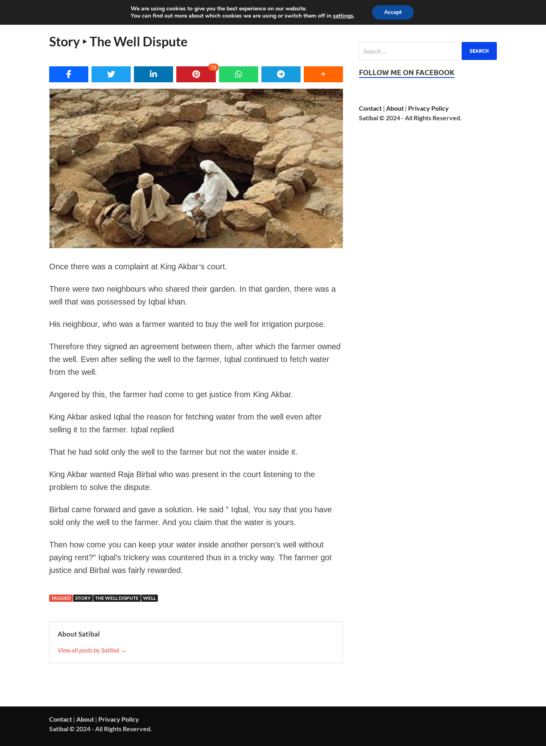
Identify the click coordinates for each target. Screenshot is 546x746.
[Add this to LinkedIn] (153, 74)
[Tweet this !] (111, 74)
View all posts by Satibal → (92, 650)
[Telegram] (281, 74)
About (395, 108)
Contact (370, 108)
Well (149, 598)
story (83, 598)
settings (343, 16)
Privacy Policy (428, 108)
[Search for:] (428, 51)
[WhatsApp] (238, 74)
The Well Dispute (117, 598)
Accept (393, 12)
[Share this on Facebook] (68, 74)
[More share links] (323, 74)
